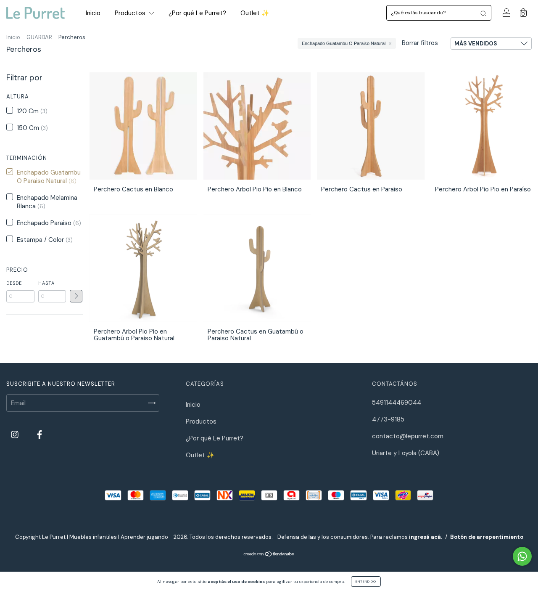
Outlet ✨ (254, 13)
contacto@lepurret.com (407, 436)
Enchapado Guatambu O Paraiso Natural (343, 43)
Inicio (93, 13)
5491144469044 (396, 402)
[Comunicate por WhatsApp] (522, 556)
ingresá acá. (425, 537)
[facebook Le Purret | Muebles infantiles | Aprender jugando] (39, 434)
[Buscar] (483, 12)
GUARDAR (39, 37)
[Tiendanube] (269, 555)
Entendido (366, 581)
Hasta (46, 283)
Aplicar (76, 296)
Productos (131, 13)
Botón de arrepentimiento (486, 537)
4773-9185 (388, 419)
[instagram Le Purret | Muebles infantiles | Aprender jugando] (15, 434)
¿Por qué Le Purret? (197, 13)
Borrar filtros (420, 43)
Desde (14, 283)
